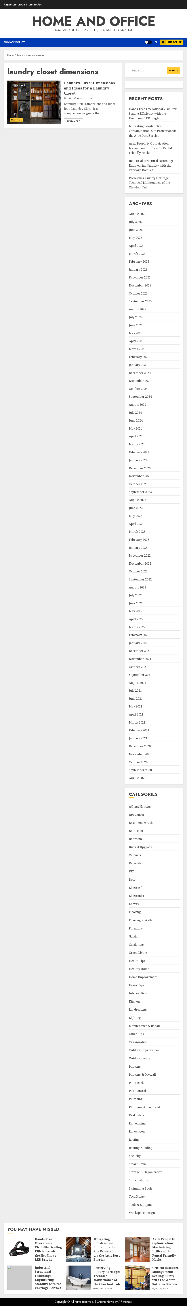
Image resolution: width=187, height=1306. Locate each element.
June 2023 (136, 508)
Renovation (137, 1131)
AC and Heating (140, 806)
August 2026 (137, 214)
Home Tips (16, 119)
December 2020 (140, 746)
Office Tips (136, 1034)
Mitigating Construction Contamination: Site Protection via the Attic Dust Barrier (153, 130)
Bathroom (136, 831)
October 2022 (138, 571)
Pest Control (137, 1091)
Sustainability (138, 1180)
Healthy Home (139, 969)
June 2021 (136, 699)
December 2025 (140, 277)
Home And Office (93, 21)
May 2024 (135, 428)
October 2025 (138, 293)
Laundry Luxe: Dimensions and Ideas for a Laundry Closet (34, 102)
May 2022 (135, 611)
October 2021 (138, 667)
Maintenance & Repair (144, 1026)
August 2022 (137, 587)
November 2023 (140, 476)
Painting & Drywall (142, 1075)
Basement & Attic (141, 823)
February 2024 (139, 452)
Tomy (69, 98)
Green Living (138, 953)
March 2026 (137, 254)
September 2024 (140, 397)
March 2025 (137, 349)
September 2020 (140, 770)
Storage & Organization (145, 1172)
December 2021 (140, 651)
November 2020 (140, 754)
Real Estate (136, 1115)
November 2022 (140, 564)
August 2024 (137, 405)
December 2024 (140, 373)
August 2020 (137, 778)
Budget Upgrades (141, 847)
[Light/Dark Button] (148, 42)
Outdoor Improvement (145, 1050)
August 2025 (137, 309)
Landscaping (138, 1009)
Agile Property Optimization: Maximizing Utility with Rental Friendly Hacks (150, 148)
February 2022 (139, 635)
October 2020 (138, 762)
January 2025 (138, 365)
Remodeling (137, 1123)
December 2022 (140, 555)
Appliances (136, 814)
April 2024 (136, 436)
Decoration (136, 863)
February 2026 (139, 262)
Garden (134, 936)
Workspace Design (142, 1213)
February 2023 (139, 540)
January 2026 (138, 270)
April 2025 (136, 341)
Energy (134, 904)
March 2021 (137, 722)
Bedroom (135, 839)
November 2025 (140, 285)
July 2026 (135, 222)
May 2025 (135, 333)
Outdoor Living (139, 1058)
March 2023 (137, 532)
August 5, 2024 (84, 98)
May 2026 (135, 238)
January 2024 (138, 460)
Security (135, 1156)
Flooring (135, 912)
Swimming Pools (140, 1188)
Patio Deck (136, 1083)
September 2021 (140, 675)
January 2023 (138, 548)
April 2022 (136, 619)
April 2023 (136, 524)
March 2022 (137, 627)
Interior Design (139, 993)
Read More (73, 121)
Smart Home (138, 1164)
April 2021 (136, 714)
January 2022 (138, 643)
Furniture (136, 928)
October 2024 (138, 389)
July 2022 (135, 595)
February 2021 (139, 730)
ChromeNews (105, 1302)
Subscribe (174, 42)
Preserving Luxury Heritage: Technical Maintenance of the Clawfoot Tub (149, 182)
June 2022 (136, 603)
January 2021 (138, 738)
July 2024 (135, 413)
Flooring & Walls (140, 920)
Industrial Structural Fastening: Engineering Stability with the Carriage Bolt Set (151, 165)
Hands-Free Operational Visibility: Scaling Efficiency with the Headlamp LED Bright (153, 113)
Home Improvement (143, 977)
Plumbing (136, 1099)
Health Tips (137, 961)
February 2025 (139, 357)
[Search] (156, 42)
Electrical (135, 888)
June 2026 (136, 230)
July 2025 (135, 317)
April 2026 (136, 246)
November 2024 (140, 381)
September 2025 (140, 301)
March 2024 (137, 444)
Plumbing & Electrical (144, 1107)
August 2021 (137, 683)
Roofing (134, 1140)
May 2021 (135, 706)
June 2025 (136, 325)
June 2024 (136, 420)
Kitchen (134, 1001)
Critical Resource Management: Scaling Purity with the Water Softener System (137, 1278)
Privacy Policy (14, 42)
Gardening (136, 945)
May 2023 (135, 516)
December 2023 (140, 468)
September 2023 (140, 492)
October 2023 (138, 484)
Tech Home (137, 1196)
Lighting (135, 1018)
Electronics (136, 896)
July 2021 (135, 691)
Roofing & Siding (140, 1148)
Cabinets (135, 855)
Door (132, 880)
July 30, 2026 (161, 1288)
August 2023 (137, 500)
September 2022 (140, 579)
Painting (135, 1067)
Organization (138, 1042)
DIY (131, 871)
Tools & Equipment (142, 1205)
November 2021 (140, 659)
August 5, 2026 (104, 1288)
